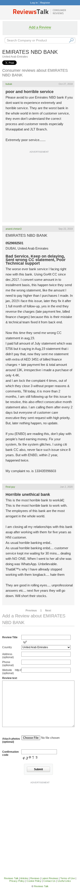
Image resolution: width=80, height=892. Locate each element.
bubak (9, 84)
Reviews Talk (11, 878)
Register (45, 2)
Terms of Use (67, 878)
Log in (34, 2)
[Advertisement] (40, 196)
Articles (24, 878)
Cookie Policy (34, 881)
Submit (38, 769)
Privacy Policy (17, 881)
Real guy (10, 486)
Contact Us (49, 881)
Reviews (35, 878)
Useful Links (64, 881)
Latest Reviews (50, 878)
